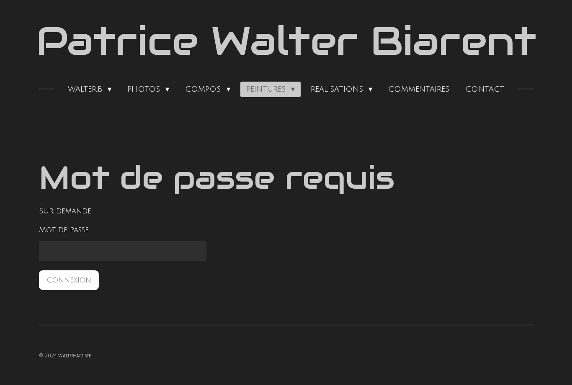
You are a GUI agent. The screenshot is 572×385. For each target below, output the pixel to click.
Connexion (68, 280)
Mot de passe (64, 230)
